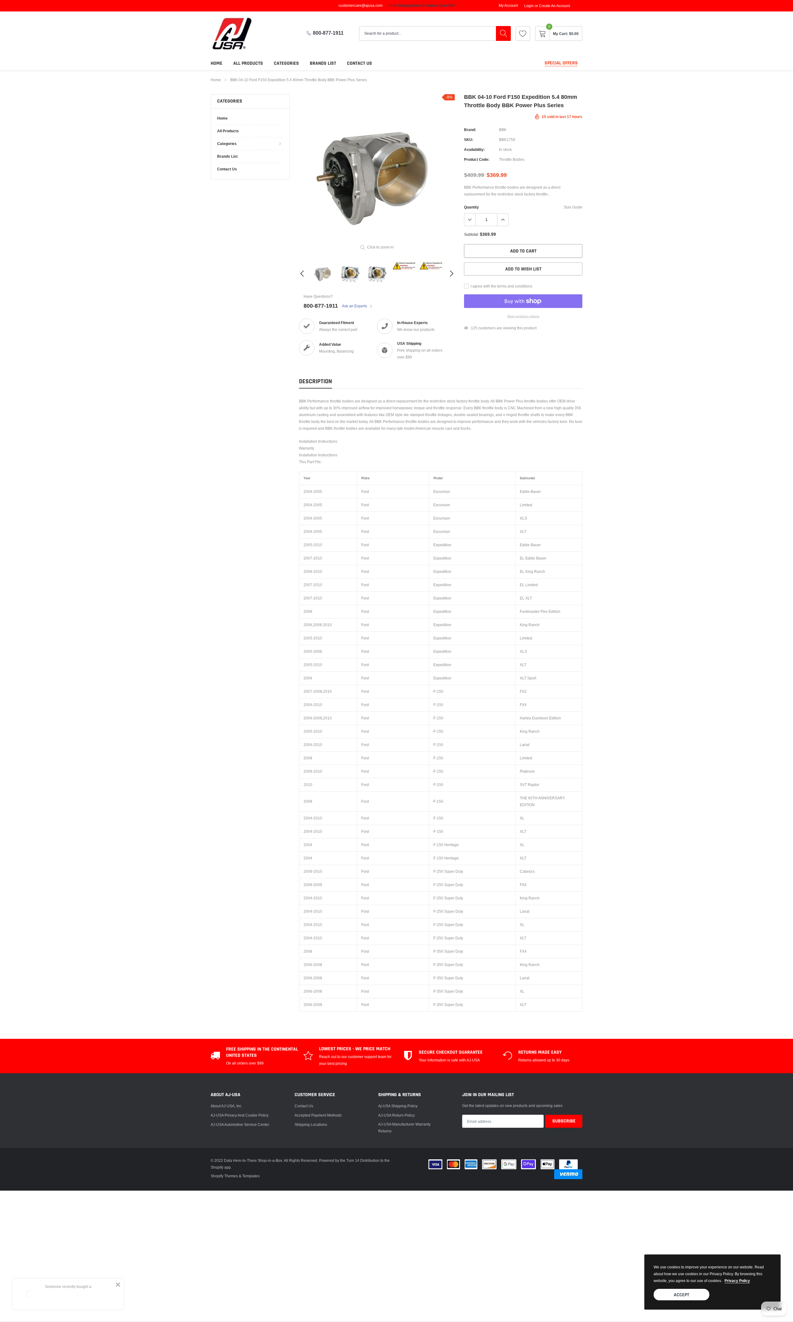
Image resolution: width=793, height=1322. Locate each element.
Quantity (471, 207)
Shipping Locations (311, 1124)
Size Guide (573, 207)
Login (529, 6)
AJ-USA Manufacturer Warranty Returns (404, 1127)
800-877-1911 (328, 33)
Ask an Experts (355, 306)
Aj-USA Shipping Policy (398, 1106)
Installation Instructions (318, 441)
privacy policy (737, 1280)
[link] (522, 33)
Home (216, 63)
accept (681, 1295)
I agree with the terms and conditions (501, 286)
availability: (474, 149)
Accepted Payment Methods (318, 1115)
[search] (503, 33)
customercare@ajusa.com (361, 5)
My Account (508, 5)
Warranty (306, 448)
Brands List (323, 63)
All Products (248, 63)
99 (473, 328)
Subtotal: (471, 234)
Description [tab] (315, 381)
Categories (286, 63)
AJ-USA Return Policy (396, 1115)
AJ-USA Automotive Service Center (240, 1124)
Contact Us (304, 1106)
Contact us (359, 63)
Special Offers (561, 63)
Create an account (554, 6)
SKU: (468, 139)
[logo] (237, 33)
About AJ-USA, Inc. (226, 1106)
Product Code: (476, 159)
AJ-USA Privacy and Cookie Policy (240, 1115)
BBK (502, 129)
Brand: (470, 129)
